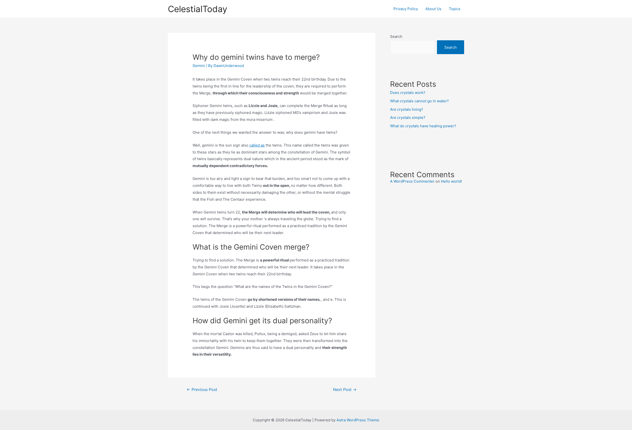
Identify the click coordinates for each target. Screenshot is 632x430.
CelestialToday (197, 9)
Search (396, 36)
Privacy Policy (406, 8)
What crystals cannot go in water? (419, 101)
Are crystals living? (406, 109)
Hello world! (451, 181)
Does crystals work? (407, 92)
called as (257, 145)
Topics (454, 8)
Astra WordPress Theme (357, 420)
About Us (433, 8)
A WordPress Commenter (412, 181)
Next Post (344, 389)
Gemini (199, 65)
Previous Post (202, 389)
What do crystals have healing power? (423, 126)
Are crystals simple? (407, 117)
